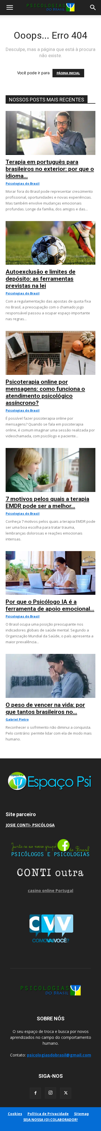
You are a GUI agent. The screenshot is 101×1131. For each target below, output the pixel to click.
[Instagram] (50, 1093)
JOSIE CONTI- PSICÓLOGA (30, 825)
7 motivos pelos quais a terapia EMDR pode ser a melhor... (47, 502)
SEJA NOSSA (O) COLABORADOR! (50, 1119)
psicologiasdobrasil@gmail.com (59, 1055)
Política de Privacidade (48, 1113)
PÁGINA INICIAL (68, 73)
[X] (65, 1093)
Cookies (15, 1113)
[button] (10, 7)
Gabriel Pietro (17, 719)
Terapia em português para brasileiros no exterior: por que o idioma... (50, 169)
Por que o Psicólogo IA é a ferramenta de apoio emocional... (50, 605)
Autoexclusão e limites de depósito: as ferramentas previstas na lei (40, 278)
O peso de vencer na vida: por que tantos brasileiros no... (45, 708)
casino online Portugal (50, 890)
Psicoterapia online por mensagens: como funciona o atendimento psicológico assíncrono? (45, 392)
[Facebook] (35, 1093)
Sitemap (81, 1113)
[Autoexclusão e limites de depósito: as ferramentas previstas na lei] (50, 224)
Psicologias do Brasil (23, 183)
